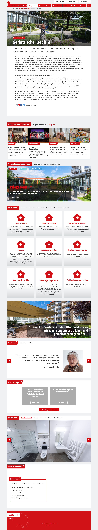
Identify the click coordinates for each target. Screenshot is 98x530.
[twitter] (24, 105)
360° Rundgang (60, 2)
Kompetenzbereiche (18, 38)
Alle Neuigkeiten (50, 124)
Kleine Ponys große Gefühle (17, 147)
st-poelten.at (84, 2)
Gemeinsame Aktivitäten (49, 250)
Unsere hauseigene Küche (21, 280)
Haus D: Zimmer (58, 417)
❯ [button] (89, 361)
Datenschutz (11, 520)
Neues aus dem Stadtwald (18, 124)
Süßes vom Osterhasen (57, 147)
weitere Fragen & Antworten (49, 410)
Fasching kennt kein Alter (79, 147)
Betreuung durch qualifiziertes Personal (49, 281)
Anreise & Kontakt (15, 466)
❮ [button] (9, 361)
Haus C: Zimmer (48, 417)
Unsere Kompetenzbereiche (19, 164)
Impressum (11, 518)
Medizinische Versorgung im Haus (77, 280)
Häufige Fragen (72, 2)
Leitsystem (12, 418)
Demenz (16, 187)
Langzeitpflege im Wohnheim (77, 223)
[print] (17, 105)
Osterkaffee (53, 144)
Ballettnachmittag (33, 144)
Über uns (82, 6)
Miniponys (11, 144)
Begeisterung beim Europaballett (35, 148)
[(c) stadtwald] (18, 135)
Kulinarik (66, 6)
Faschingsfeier (74, 144)
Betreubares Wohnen (44, 6)
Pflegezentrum (32, 6)
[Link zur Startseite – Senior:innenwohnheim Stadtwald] (17, 5)
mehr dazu (35, 402)
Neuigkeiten (74, 6)
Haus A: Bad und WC (26, 417)
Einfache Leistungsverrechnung (77, 250)
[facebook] (21, 105)
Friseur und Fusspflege (49, 223)
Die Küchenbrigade (21, 223)
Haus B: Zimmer (38, 417)
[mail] (19, 105)
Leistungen (12, 208)
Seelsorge (21, 250)
